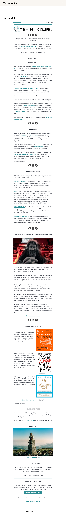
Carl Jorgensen (31, 457)
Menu (61, 2)
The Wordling (10, 3)
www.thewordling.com (33, 501)
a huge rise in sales (19, 111)
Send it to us (30, 420)
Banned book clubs (29, 105)
